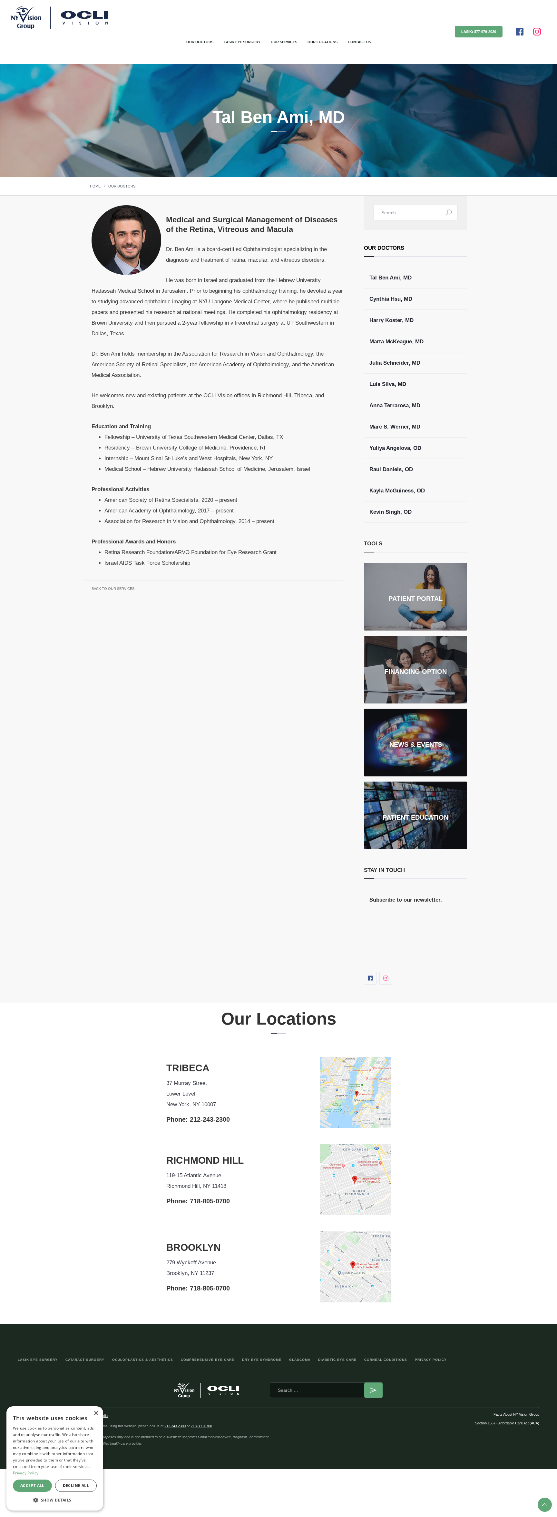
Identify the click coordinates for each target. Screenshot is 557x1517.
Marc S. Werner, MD (394, 427)
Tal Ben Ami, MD (390, 278)
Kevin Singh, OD (390, 512)
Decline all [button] (76, 1485)
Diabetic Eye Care (337, 1359)
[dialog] (54, 1458)
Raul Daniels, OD (391, 469)
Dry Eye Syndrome (261, 1359)
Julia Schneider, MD (394, 363)
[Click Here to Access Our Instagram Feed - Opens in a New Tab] (537, 32)
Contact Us (359, 42)
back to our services (113, 589)
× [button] (95, 1413)
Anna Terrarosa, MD (394, 405)
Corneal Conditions (385, 1359)
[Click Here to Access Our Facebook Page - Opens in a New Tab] (520, 32)
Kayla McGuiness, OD (397, 491)
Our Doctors (199, 42)
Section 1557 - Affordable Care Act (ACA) (507, 1423)
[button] (55, 1500)
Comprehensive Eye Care (207, 1359)
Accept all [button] (32, 1485)
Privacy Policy (431, 1359)
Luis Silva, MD (387, 384)
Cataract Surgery (84, 1359)
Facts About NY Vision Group (516, 1414)
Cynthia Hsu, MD (390, 299)
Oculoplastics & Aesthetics (142, 1359)
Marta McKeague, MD (396, 342)
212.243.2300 (175, 1426)
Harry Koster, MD (391, 320)
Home (95, 186)
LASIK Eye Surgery (242, 42)
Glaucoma (299, 1359)
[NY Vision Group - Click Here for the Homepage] (29, 17)
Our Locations (322, 42)
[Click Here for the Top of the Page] (545, 1505)
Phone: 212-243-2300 (198, 1119)
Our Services (284, 42)
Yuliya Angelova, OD (395, 448)
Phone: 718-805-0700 (198, 1201)
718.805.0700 (201, 1426)
